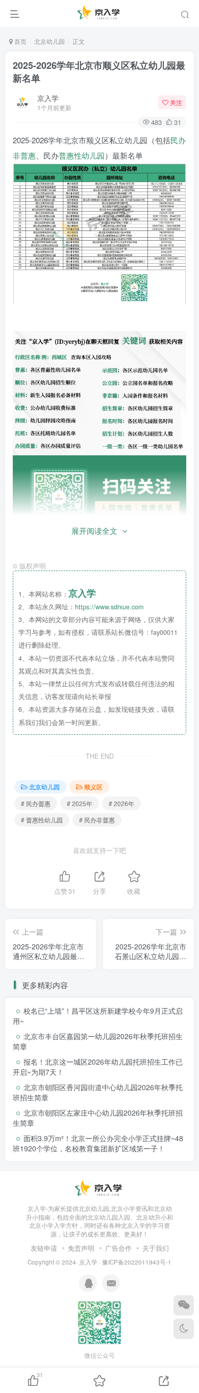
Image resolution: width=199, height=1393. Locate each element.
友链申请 (44, 1248)
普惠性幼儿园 (82, 155)
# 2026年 (121, 803)
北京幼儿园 (49, 41)
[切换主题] (183, 1329)
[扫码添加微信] (183, 1305)
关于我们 (155, 1248)
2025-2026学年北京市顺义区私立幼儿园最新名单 (99, 72)
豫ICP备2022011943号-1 (136, 1262)
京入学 (48, 98)
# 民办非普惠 (97, 819)
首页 (20, 41)
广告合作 (118, 1248)
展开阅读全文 (94, 530)
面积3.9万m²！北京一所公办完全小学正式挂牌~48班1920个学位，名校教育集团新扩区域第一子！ (98, 1143)
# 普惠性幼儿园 (42, 819)
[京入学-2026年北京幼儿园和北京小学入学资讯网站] (99, 1188)
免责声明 (81, 1248)
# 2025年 (79, 803)
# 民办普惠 (36, 803)
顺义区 (93, 786)
